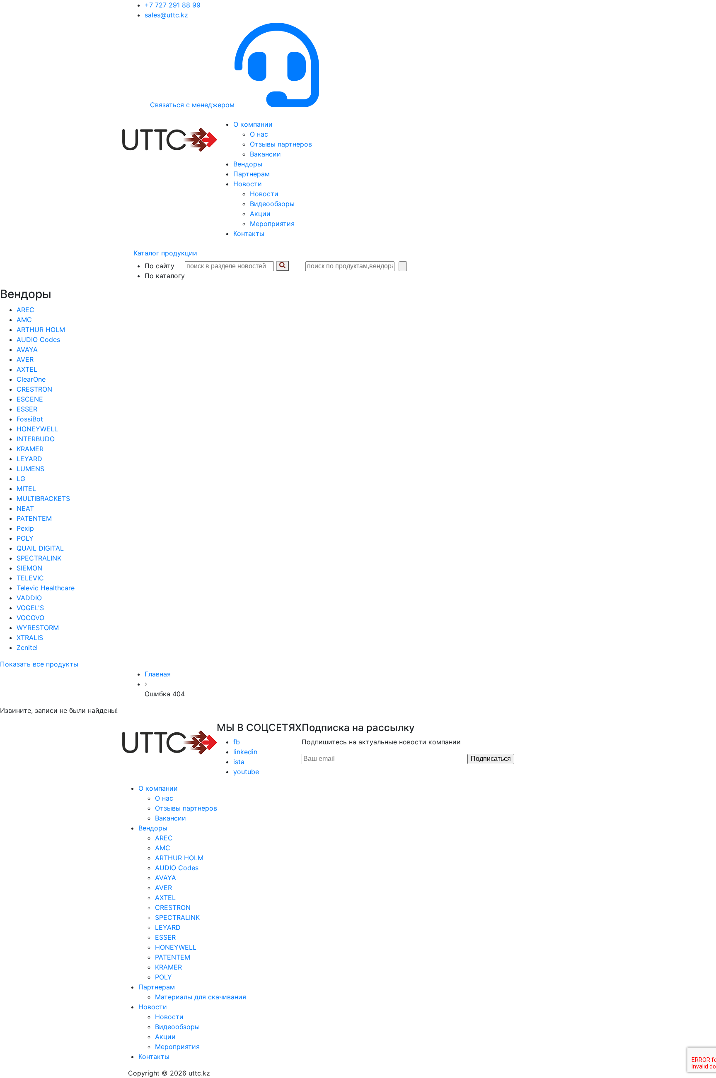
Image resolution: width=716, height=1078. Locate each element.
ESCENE (30, 399)
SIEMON (29, 568)
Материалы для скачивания (200, 997)
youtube (246, 772)
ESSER (27, 409)
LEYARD (29, 459)
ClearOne (31, 379)
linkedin (245, 752)
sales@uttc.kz (166, 15)
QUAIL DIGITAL (40, 548)
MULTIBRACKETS (43, 498)
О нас (259, 134)
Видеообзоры (272, 204)
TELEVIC (30, 578)
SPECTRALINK (39, 558)
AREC (25, 310)
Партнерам (251, 174)
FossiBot (30, 419)
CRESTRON (34, 389)
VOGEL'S (30, 608)
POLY (25, 538)
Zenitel (27, 647)
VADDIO (29, 598)
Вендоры (247, 164)
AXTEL (27, 369)
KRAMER (30, 449)
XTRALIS (30, 637)
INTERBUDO (36, 439)
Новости (247, 184)
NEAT (25, 508)
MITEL (26, 488)
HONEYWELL (37, 429)
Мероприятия (272, 223)
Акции (260, 213)
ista (238, 762)
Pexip (25, 528)
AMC (24, 319)
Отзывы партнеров (281, 144)
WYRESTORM (38, 627)
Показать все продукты (39, 664)
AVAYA (27, 349)
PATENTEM (34, 518)
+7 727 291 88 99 (173, 5)
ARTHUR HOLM (41, 329)
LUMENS (30, 468)
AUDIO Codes (38, 339)
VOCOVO (30, 618)
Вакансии (265, 154)
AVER (25, 359)
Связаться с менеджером (192, 105)
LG (21, 478)
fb (236, 742)
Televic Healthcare (46, 588)
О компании (253, 124)
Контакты (248, 233)
